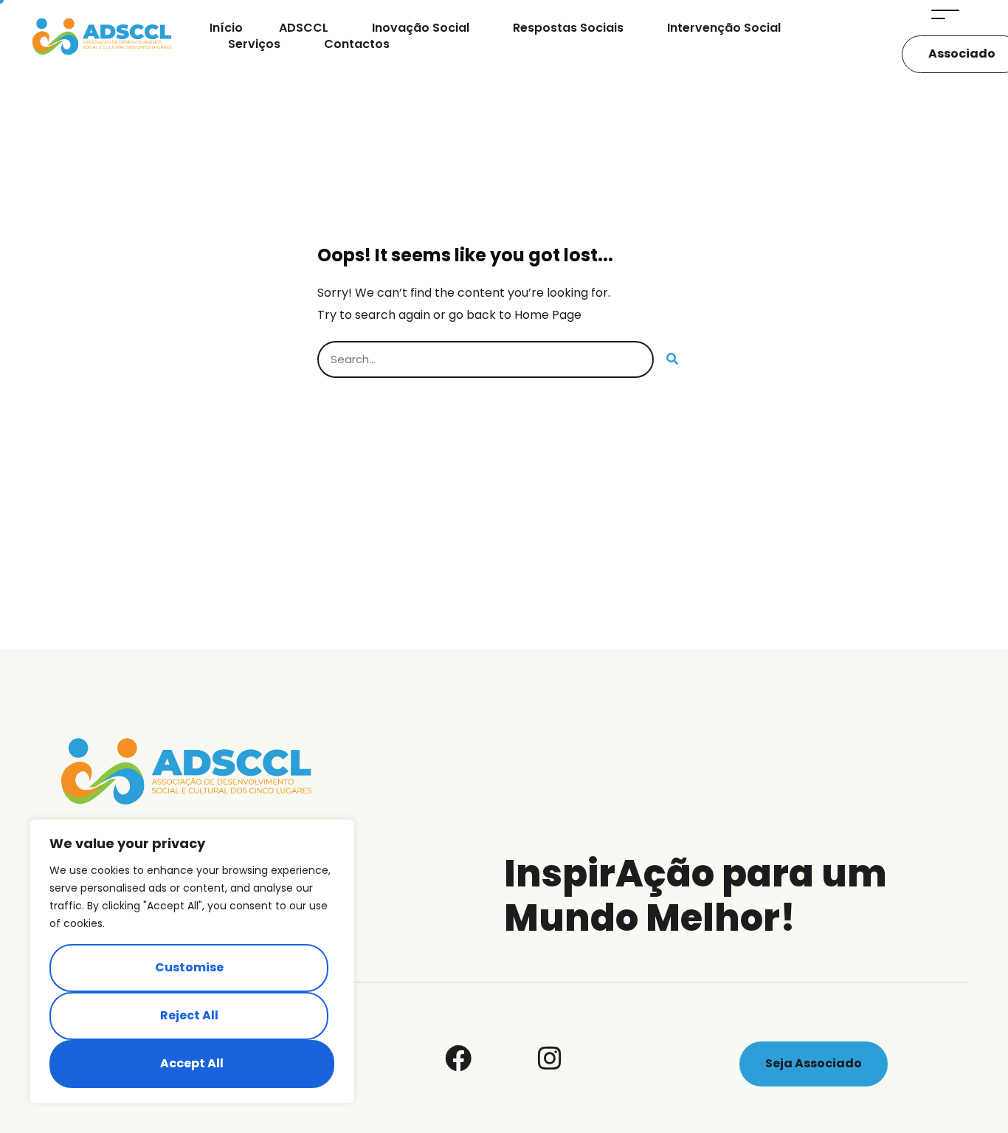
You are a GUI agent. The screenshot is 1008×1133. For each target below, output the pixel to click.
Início (226, 28)
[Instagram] (549, 1058)
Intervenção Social (724, 28)
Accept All (192, 1063)
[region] (192, 961)
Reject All (189, 1015)
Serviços (254, 44)
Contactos (357, 44)
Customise (189, 967)
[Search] (672, 359)
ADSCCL (303, 28)
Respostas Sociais (568, 28)
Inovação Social (420, 28)
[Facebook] (458, 1058)
